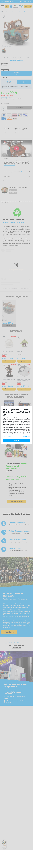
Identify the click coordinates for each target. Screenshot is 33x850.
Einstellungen (26, 436)
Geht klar (16, 440)
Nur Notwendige (7, 436)
